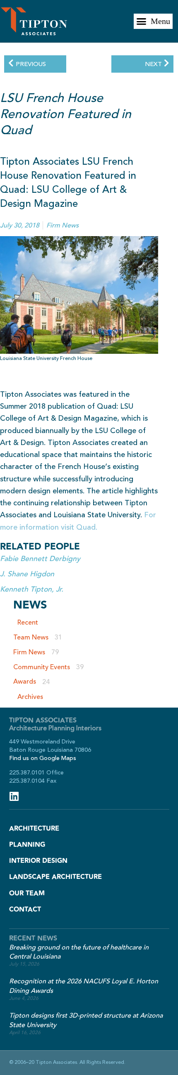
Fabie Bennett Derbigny (40, 558)
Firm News (62, 225)
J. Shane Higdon (27, 574)
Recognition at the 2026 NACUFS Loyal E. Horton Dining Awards (83, 986)
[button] (153, 21)
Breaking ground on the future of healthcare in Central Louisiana (79, 952)
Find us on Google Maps (42, 758)
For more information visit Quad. (78, 521)
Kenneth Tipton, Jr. (31, 589)
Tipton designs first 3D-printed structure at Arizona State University (86, 1020)
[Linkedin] (14, 796)
